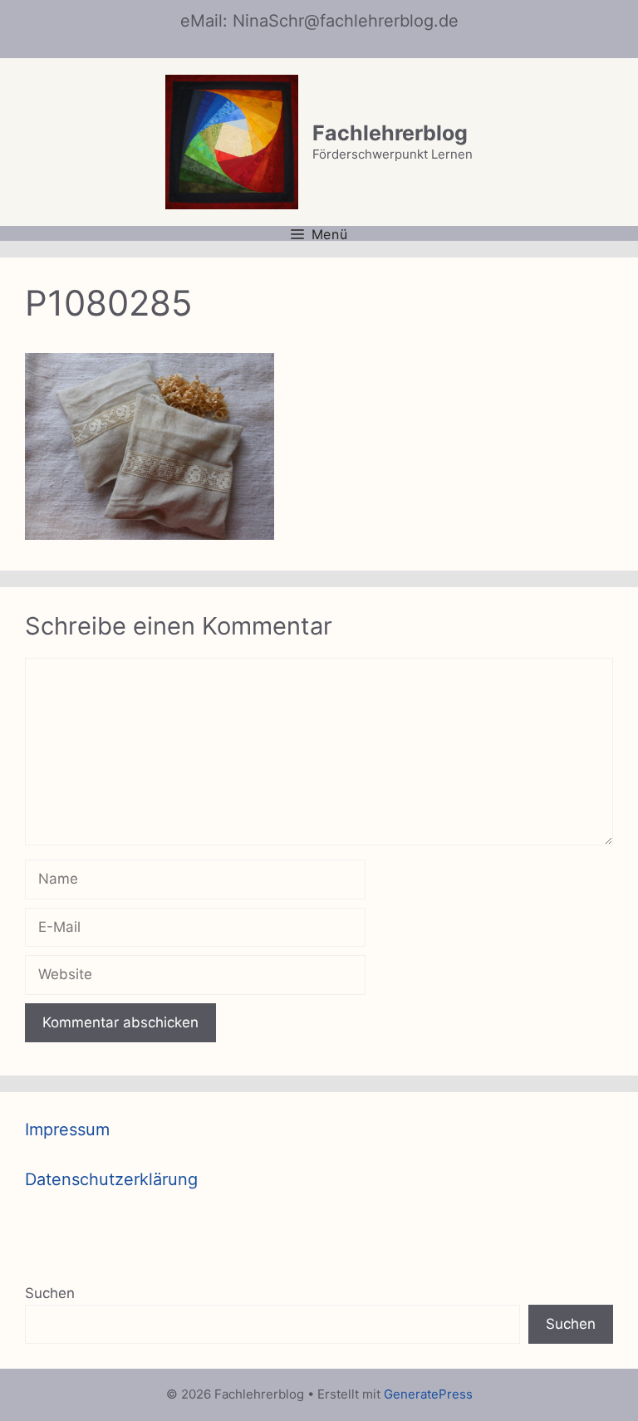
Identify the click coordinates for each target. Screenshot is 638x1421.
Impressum (67, 1129)
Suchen (50, 1293)
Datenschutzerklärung (111, 1179)
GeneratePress (428, 1394)
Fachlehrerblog (390, 132)
